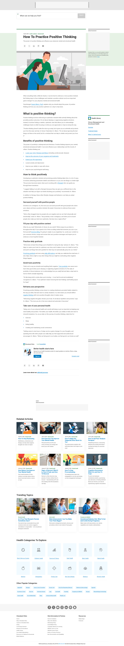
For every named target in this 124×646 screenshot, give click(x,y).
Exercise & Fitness (54, 558)
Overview (90, 127)
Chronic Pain (51, 587)
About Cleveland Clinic (22, 620)
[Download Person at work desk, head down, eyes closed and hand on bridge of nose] (50, 460)
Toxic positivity (63, 266)
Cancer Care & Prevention (39, 587)
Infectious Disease (41, 591)
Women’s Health (21, 517)
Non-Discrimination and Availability (56, 634)
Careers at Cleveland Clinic (23, 622)
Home (18, 618)
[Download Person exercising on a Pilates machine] (50, 428)
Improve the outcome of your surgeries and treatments (42, 156)
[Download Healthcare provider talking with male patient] (62, 506)
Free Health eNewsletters (22, 632)
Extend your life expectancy (34, 159)
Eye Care (31, 591)
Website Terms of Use (53, 628)
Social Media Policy (52, 624)
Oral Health (57, 591)
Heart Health (70, 558)
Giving (18, 624)
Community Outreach (22, 626)
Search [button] (81, 15)
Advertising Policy (52, 622)
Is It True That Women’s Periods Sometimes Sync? (28, 520)
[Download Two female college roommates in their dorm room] (31, 506)
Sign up (37, 356)
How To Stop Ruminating (26, 438)
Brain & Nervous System (23, 558)
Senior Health (20, 595)
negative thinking (28, 295)
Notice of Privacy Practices (54, 632)
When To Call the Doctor (94, 134)
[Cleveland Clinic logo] (29, 344)
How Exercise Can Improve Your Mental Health (50, 439)
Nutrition (23, 576)
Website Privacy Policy (53, 630)
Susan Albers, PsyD (37, 104)
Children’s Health (39, 558)
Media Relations (20, 636)
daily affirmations (50, 253)
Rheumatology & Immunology (100, 591)
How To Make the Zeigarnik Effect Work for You (73, 440)
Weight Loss (62, 595)
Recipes (88, 591)
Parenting (66, 591)
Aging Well (19, 587)
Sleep (41, 595)
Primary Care (54, 576)
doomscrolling (35, 232)
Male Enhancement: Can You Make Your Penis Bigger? (60, 520)
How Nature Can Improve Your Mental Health (26, 471)
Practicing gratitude (29, 253)
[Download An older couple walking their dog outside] (27, 460)
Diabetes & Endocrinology (81, 587)
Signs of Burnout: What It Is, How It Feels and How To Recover (50, 472)
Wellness (85, 576)
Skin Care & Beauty (69, 576)
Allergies (28, 587)
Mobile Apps (82, 618)
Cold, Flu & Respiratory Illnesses (65, 587)
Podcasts (81, 620)
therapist (60, 183)
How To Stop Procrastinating (70, 471)
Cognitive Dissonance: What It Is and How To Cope (95, 472)
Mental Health (41, 33)
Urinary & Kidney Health (51, 595)
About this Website (52, 620)
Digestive (93, 587)
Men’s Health (52, 517)
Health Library (20, 630)
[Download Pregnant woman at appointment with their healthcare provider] (93, 506)
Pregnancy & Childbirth (85, 517)
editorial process (42, 372)
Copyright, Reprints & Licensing (55, 626)
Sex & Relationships (31, 595)
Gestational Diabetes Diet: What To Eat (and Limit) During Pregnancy (92, 520)
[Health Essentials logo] (41, 344)
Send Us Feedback (52, 618)
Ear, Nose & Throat (21, 591)
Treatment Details (93, 131)
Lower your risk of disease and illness (37, 153)
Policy (98, 56)
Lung (50, 591)
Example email (75, 356)
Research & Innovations (22, 628)
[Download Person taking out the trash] (73, 460)
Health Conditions (33, 33)
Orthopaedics (38, 576)
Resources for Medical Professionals (25, 634)
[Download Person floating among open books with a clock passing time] (73, 428)
